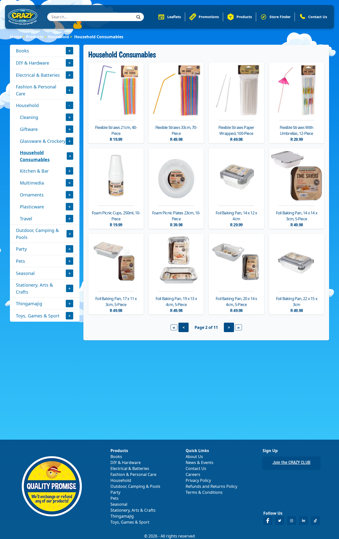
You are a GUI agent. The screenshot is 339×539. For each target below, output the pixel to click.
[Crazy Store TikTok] (315, 520)
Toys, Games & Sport (38, 316)
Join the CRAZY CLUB (291, 463)
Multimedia (32, 183)
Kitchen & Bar (34, 171)
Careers (193, 474)
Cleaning (29, 117)
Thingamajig (29, 304)
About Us (194, 456)
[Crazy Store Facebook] (267, 520)
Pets (20, 261)
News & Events (199, 462)
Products (34, 36)
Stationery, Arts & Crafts (34, 288)
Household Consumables (35, 156)
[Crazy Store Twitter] (279, 520)
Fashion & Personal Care (36, 90)
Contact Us (196, 468)
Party (21, 249)
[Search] (138, 17)
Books (22, 51)
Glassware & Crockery (43, 141)
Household (58, 36)
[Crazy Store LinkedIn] (303, 520)
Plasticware (32, 207)
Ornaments (32, 195)
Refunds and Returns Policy (211, 486)
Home (16, 36)
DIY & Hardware (32, 63)
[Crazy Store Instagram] (291, 520)
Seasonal (25, 273)
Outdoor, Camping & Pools (37, 233)
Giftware (29, 129)
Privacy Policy (198, 480)
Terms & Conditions (204, 492)
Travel (26, 219)
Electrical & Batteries (38, 75)
